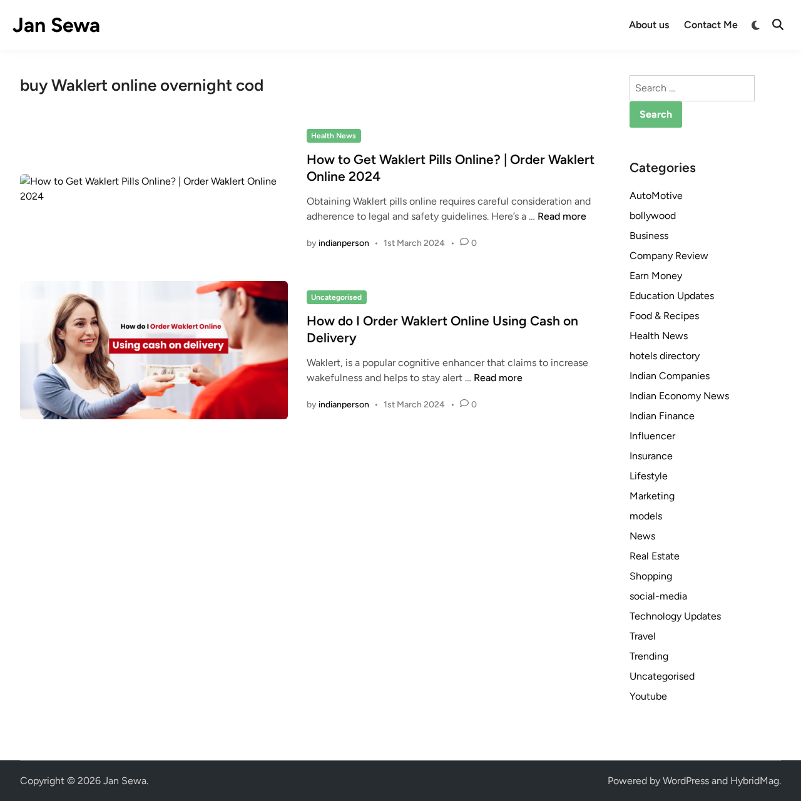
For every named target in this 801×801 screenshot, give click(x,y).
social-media (658, 596)
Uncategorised (336, 297)
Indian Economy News (679, 396)
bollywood (653, 216)
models (646, 516)
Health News (333, 135)
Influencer (652, 436)
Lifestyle (649, 476)
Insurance (651, 456)
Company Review (669, 256)
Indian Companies (670, 376)
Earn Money (656, 276)
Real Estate (655, 556)
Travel (643, 636)
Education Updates (672, 296)
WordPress (686, 781)
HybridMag (754, 781)
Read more (562, 216)
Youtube (648, 696)
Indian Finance (662, 416)
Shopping (651, 576)
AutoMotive (656, 196)
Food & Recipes (664, 316)
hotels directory (665, 356)
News (642, 536)
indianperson (344, 243)
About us (649, 25)
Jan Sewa (56, 25)
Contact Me (711, 25)
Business (649, 236)
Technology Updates (675, 616)
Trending (649, 656)
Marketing (652, 496)
